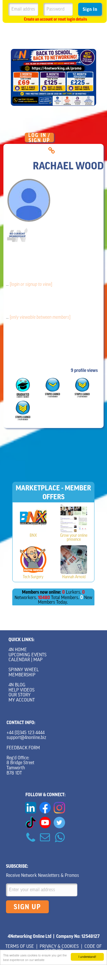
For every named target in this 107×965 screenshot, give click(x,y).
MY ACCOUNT (22, 700)
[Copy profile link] (51, 150)
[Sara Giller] (33, 518)
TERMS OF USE (19, 946)
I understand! (87, 956)
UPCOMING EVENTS (28, 655)
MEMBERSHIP (22, 675)
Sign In (90, 9)
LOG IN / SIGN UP (39, 137)
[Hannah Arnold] (73, 559)
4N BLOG (17, 685)
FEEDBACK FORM (23, 748)
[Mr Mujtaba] (73, 518)
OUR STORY (20, 695)
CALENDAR (19, 660)
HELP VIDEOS (22, 690)
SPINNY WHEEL (24, 670)
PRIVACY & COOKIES (59, 946)
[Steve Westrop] (33, 559)
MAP (38, 660)
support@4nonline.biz (26, 738)
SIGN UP (27, 906)
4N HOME (18, 650)
